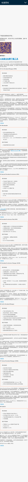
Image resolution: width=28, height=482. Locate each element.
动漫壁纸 (5, 3)
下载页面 (2, 123)
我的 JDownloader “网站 (16, 150)
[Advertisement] (14, 20)
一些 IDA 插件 (3, 209)
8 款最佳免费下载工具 (9, 59)
